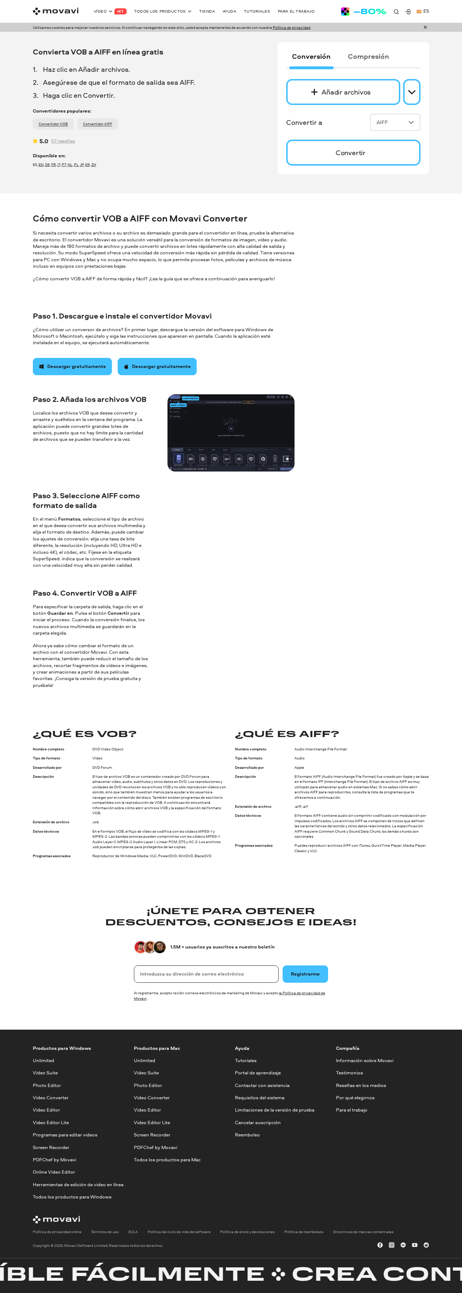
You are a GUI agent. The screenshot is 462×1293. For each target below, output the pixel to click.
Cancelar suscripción (258, 1122)
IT (58, 164)
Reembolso (247, 1135)
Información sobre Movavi (364, 1060)
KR (87, 164)
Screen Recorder (51, 1147)
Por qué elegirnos (355, 1098)
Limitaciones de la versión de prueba (274, 1110)
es (426, 11)
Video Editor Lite (51, 1122)
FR (53, 164)
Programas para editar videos (65, 1135)
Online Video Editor (54, 1172)
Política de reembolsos (303, 1232)
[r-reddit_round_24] (426, 1245)
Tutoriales (246, 1060)
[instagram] (392, 1245)
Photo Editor (47, 1085)
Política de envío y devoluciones (247, 1232)
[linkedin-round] (403, 1245)
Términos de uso (105, 1232)
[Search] (396, 11)
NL (70, 164)
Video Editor (46, 1110)
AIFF (382, 122)
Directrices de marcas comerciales (363, 1232)
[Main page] (55, 11)
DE (47, 164)
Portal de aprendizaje (258, 1073)
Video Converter (51, 1098)
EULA (133, 1232)
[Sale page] (364, 11)
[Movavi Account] (408, 11)
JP (82, 164)
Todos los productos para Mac (167, 1160)
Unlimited (43, 1060)
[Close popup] (425, 27)
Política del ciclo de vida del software (179, 1232)
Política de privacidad (291, 27)
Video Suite (45, 1073)
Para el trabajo (351, 1110)
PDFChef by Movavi (54, 1160)
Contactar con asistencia (262, 1085)
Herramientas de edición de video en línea (78, 1185)
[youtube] (415, 1245)
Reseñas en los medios (361, 1085)
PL (76, 164)
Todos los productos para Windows (72, 1197)
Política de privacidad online (57, 1232)
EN (41, 164)
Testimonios (349, 1073)
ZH (93, 164)
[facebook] (380, 1245)
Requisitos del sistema (259, 1098)
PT (64, 164)
